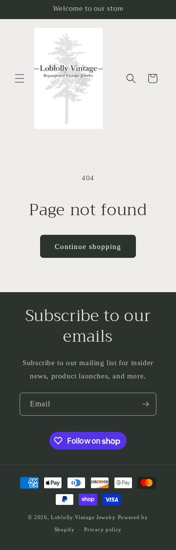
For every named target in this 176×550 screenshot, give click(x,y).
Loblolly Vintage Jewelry (83, 517)
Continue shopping (88, 246)
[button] (19, 78)
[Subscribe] (145, 404)
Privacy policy (103, 529)
